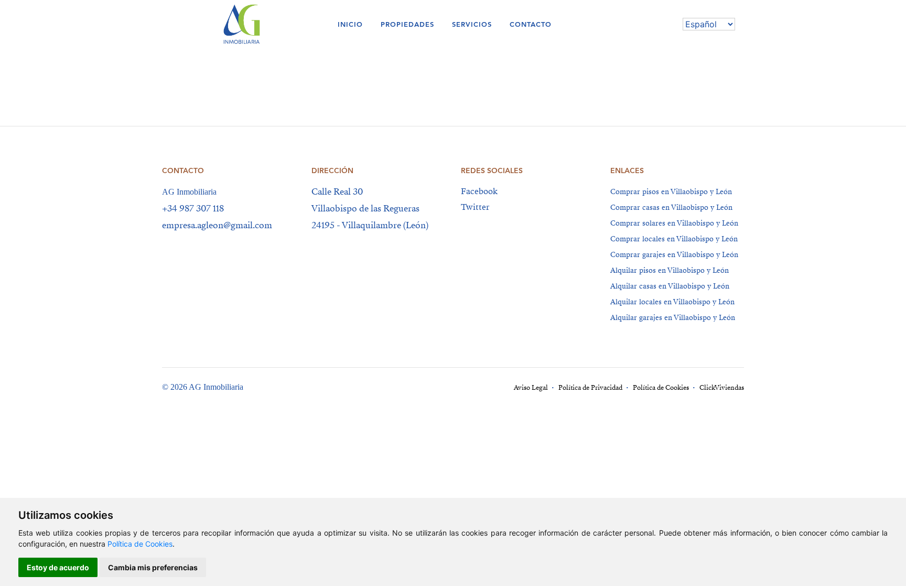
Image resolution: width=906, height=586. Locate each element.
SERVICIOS (472, 24)
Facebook (479, 191)
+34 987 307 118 (193, 209)
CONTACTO (531, 24)
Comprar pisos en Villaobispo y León (671, 192)
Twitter (475, 207)
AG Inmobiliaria (189, 191)
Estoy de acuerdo (58, 567)
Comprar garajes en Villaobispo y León (674, 255)
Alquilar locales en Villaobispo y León (672, 302)
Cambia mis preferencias (153, 567)
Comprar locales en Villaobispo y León (674, 239)
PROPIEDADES (407, 24)
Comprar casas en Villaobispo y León (671, 207)
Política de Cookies (139, 543)
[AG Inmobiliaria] (264, 24)
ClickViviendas (721, 387)
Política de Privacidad (590, 387)
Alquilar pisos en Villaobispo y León (669, 270)
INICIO (350, 24)
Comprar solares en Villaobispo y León (674, 223)
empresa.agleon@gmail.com (217, 225)
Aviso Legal (531, 387)
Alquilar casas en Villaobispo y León (669, 286)
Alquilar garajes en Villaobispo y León (672, 318)
